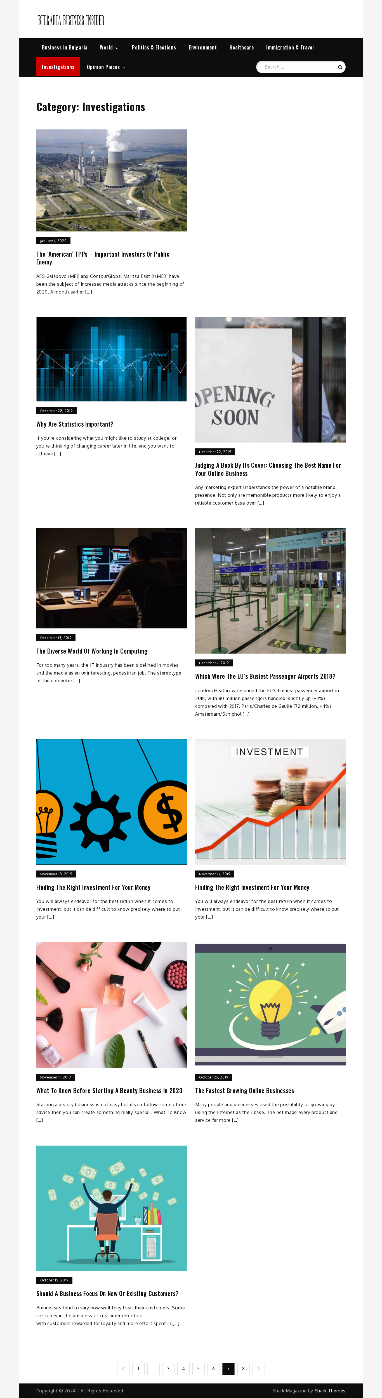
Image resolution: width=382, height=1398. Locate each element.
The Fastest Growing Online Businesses (244, 1090)
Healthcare (242, 47)
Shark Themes (330, 1391)
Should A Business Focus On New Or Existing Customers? (107, 1293)
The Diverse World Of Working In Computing (92, 651)
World (106, 47)
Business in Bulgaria (65, 47)
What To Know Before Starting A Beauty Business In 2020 (109, 1090)
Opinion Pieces (103, 66)
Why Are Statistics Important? (75, 424)
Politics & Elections (154, 47)
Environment (203, 47)
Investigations (58, 66)
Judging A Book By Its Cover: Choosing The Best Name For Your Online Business (268, 469)
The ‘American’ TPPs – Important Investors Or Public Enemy (103, 258)
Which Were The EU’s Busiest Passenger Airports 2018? (265, 676)
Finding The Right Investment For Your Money (93, 887)
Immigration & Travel (290, 47)
